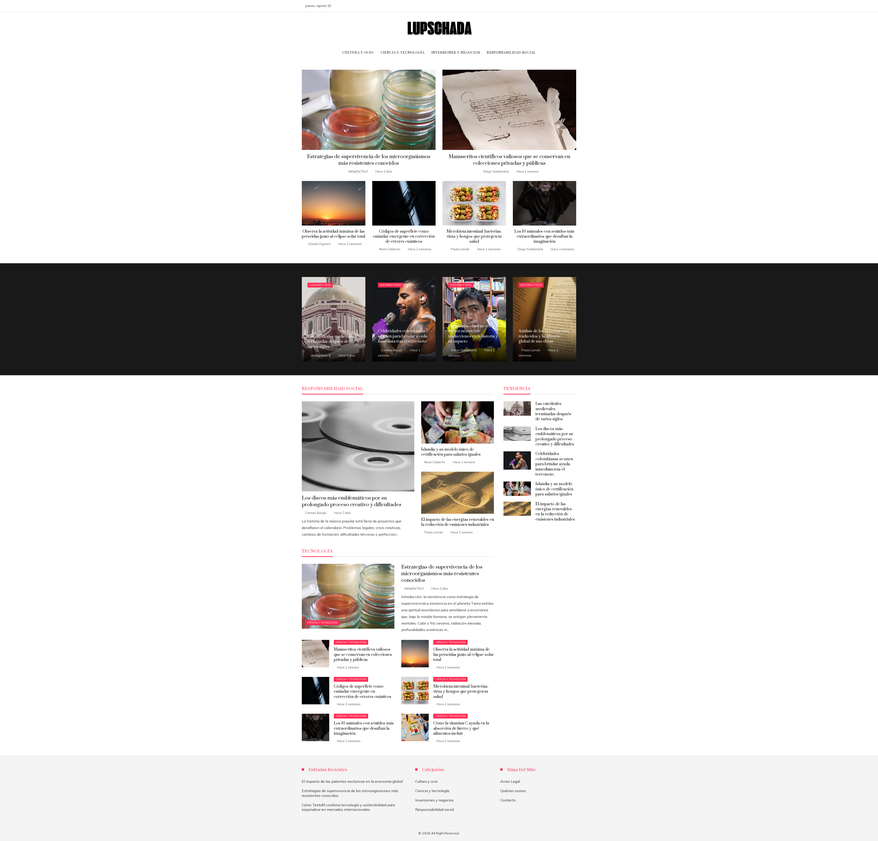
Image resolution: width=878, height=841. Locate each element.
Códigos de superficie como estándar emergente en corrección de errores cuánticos (404, 236)
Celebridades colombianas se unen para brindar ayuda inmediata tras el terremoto (554, 464)
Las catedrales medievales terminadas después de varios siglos (553, 411)
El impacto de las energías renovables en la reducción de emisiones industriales (457, 522)
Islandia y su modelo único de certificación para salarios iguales (451, 452)
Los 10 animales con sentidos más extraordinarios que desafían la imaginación (544, 236)
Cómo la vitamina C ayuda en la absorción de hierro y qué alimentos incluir (461, 728)
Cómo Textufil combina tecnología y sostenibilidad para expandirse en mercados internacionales (348, 807)
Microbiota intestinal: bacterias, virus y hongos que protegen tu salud (474, 236)
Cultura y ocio (320, 285)
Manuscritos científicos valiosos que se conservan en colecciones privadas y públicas (509, 160)
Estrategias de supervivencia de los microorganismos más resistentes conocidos (368, 160)
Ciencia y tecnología (322, 622)
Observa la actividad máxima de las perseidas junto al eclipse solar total (333, 234)
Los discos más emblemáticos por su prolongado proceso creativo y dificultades (351, 501)
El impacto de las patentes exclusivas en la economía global (352, 781)
